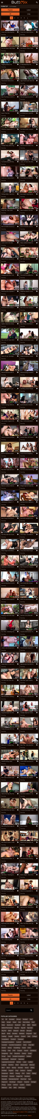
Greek (29, 1053)
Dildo (24, 1045)
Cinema (23, 1036)
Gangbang (5, 1053)
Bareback (17, 1025)
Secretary (27, 1076)
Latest (29, 10)
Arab (3, 1022)
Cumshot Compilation (15, 1045)
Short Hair (23, 1079)
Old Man (4, 1070)
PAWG (11, 1073)
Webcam (4, 1087)
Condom (13, 1039)
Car (35, 1033)
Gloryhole (17, 1053)
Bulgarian (29, 1033)
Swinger (33, 1082)
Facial (23, 1047)
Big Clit (23, 1028)
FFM (14, 1050)
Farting (4, 1050)
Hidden (29, 1056)
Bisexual (16, 1030)
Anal (31, 1019)
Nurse (26, 1067)
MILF (3, 1067)
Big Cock (29, 1028)
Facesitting (17, 1047)
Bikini (9, 1030)
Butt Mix (19, 2)
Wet (10, 1087)
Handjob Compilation (18, 1056)
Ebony (9, 1047)
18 (2, 1019)
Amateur (25, 1019)
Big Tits (4, 1030)
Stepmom (4, 1082)
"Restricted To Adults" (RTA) (20, 1112)
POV (23, 1073)
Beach (34, 1025)
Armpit (9, 1022)
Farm (29, 1047)
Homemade (5, 1059)
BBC (24, 1025)
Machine (11, 1065)
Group (3, 1056)
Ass (19, 1022)
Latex (24, 1062)
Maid (17, 1065)
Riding (34, 1073)
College (34, 1036)
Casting (4, 1036)
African (19, 1019)
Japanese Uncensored (8, 1062)
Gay (11, 1053)
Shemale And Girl (13, 1079)
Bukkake (21, 1033)
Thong (3, 1085)
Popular (10, 10)
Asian (14, 1022)
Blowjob (29, 1030)
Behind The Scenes (7, 1028)
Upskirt (22, 1085)
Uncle (9, 1085)
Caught (10, 1036)
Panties (29, 1070)
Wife (15, 1087)
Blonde (22, 1030)
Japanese (21, 1059)
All (10, 14)
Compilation (5, 1039)
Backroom (10, 1025)
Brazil (3, 1033)
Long (28, 14)
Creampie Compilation (8, 1042)
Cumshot (4, 1045)
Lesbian (4, 1065)
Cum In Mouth (27, 1042)
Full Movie (33, 1050)
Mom (8, 1067)
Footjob (20, 1050)
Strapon (20, 1082)
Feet (9, 1050)
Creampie (20, 1039)
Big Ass (17, 1028)
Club (29, 1036)
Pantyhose (5, 1073)
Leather (30, 1062)
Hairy (9, 1056)
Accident (11, 1019)
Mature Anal (24, 1065)
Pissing (18, 1073)
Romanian (4, 1076)
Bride (8, 1033)
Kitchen (19, 1062)
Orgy (17, 1070)
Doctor (4, 1047)
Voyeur (28, 1085)
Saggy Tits (19, 1076)
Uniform (15, 1085)
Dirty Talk (31, 1045)
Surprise (26, 1082)
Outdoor (22, 1070)
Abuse (30, 1115)
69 (6, 1019)
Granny (24, 1053)
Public (28, 1073)
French (26, 1050)
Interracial (13, 1059)
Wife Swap (22, 1087)
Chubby (17, 1036)
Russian (12, 1076)
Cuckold (18, 1042)
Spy (29, 1079)
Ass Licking (26, 1022)
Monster (20, 1067)
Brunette (14, 1033)
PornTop (3, 34)
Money (14, 1067)
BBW (28, 1025)
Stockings (12, 1082)
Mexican (32, 1065)
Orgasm (11, 1070)
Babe (3, 1025)
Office (32, 1067)
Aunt (33, 1022)
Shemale (4, 1079)
